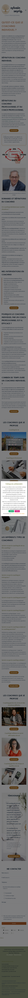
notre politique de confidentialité (18, 509)
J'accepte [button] (11, 511)
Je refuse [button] (17, 511)
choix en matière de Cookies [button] (18, 513)
